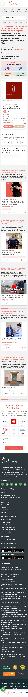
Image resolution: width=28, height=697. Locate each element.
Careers (3, 507)
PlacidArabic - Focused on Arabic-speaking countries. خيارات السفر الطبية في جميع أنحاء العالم (14, 616)
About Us (4, 492)
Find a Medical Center (7, 520)
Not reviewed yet (7, 100)
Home (4, 22)
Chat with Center (8, 126)
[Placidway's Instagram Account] (20, 484)
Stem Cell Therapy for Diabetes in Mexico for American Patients (12, 339)
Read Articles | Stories (7, 532)
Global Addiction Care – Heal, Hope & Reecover (12, 648)
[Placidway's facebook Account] (2, 484)
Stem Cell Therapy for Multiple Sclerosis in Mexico (11, 253)
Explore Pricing (5, 524)
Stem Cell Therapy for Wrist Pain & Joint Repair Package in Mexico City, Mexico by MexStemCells (13, 202)
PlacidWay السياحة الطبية (8, 579)
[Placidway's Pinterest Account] (16, 484)
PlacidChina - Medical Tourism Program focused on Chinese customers (12, 593)
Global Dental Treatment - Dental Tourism (13, 645)
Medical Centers (13, 22)
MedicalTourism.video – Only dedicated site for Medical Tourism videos (14, 625)
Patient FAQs (5, 502)
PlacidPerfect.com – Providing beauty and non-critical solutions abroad (13, 611)
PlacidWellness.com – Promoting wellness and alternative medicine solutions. (13, 607)
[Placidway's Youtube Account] (11, 484)
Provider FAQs (5, 505)
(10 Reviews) (12, 390)
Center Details (19, 126)
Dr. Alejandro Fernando (20, 49)
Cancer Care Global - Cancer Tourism (12, 654)
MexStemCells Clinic (8, 387)
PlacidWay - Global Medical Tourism (11, 574)
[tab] (11, 308)
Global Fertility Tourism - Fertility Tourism (13, 642)
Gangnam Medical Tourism (9, 581)
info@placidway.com (10, 543)
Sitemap (3, 512)
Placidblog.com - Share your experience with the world (13, 603)
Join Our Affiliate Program (9, 495)
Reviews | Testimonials (8, 527)
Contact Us (4, 509)
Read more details (8, 122)
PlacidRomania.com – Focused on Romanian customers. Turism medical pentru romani (14, 589)
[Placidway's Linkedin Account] (25, 484)
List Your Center (6, 500)
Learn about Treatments (8, 529)
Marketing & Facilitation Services (11, 497)
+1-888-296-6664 (9, 540)
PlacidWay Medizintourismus (9, 567)
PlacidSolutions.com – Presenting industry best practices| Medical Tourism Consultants (13, 598)
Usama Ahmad (9, 52)
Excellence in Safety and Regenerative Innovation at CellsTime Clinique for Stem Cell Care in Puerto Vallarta (13, 296)
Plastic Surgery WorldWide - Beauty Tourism (11, 629)
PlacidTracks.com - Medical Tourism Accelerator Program (11, 585)
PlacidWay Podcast (7, 572)
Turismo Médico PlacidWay (9, 577)
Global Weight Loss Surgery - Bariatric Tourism (12, 639)
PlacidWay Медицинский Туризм (11, 569)
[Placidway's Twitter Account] (7, 484)
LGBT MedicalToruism (7, 651)
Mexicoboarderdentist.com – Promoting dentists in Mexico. (12, 621)
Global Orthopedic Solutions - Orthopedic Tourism (13, 657)
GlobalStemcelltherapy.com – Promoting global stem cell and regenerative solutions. (13, 634)
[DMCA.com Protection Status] (22, 667)
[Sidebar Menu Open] (2, 3)
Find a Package (5, 522)
